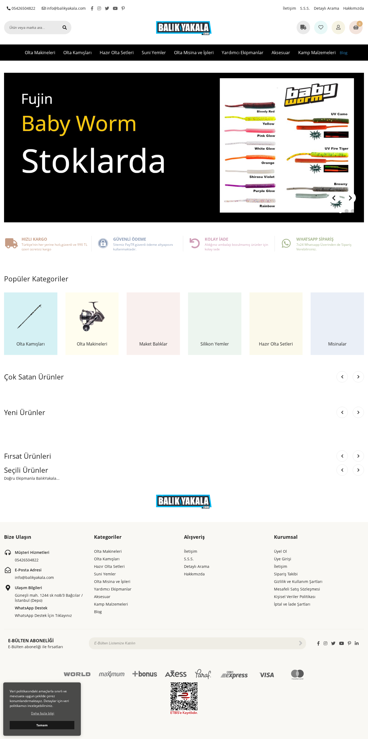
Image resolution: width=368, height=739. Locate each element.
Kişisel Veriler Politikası (294, 596)
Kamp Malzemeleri (317, 53)
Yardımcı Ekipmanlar (242, 53)
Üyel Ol (280, 551)
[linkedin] (356, 643)
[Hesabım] (338, 27)
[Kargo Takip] (303, 27)
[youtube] (115, 8)
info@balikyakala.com (66, 8)
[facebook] (92, 8)
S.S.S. (305, 8)
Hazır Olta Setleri (117, 53)
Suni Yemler (154, 53)
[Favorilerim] (321, 27)
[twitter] (106, 8)
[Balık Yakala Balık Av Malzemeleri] (184, 27)
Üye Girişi (282, 558)
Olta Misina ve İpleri (194, 53)
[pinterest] (123, 8)
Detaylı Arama (326, 8)
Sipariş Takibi (286, 573)
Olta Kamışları (77, 53)
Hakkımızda (353, 8)
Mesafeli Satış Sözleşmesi (297, 589)
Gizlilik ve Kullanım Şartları (298, 581)
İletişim (289, 8)
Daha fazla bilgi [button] (42, 713)
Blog (344, 52)
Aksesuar (281, 53)
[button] (350, 197)
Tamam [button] (42, 725)
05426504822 (23, 8)
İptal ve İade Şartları (292, 604)
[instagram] (99, 8)
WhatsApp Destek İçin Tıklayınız (43, 615)
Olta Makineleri (40, 53)
